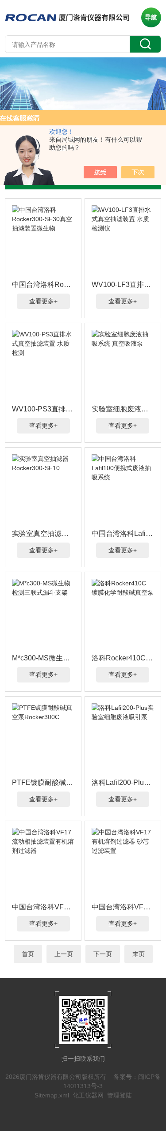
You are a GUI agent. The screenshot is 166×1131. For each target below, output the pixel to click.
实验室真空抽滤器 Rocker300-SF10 (43, 533)
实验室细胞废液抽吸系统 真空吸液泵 (123, 409)
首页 (28, 954)
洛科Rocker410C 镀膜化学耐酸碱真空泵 (123, 658)
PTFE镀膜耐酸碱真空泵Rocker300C (43, 782)
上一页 (63, 954)
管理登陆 (119, 1095)
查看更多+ (43, 301)
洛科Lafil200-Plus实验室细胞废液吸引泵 (123, 782)
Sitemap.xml (52, 1095)
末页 (138, 954)
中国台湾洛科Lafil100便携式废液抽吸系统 (123, 533)
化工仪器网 (88, 1095)
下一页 (102, 954)
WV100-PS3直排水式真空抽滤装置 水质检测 (43, 409)
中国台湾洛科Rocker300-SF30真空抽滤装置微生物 (43, 284)
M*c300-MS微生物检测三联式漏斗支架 (43, 658)
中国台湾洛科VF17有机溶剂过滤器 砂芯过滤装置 (123, 907)
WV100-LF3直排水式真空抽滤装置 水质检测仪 (123, 284)
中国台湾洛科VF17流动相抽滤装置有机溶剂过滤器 (43, 907)
